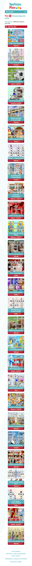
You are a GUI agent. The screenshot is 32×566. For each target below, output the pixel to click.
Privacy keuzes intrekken (16, 561)
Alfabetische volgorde (18, 21)
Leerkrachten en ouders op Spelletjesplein (16, 553)
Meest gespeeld (8, 21)
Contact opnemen (16, 556)
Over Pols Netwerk (16, 551)
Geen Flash (7, 23)
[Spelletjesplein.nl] (15, 6)
